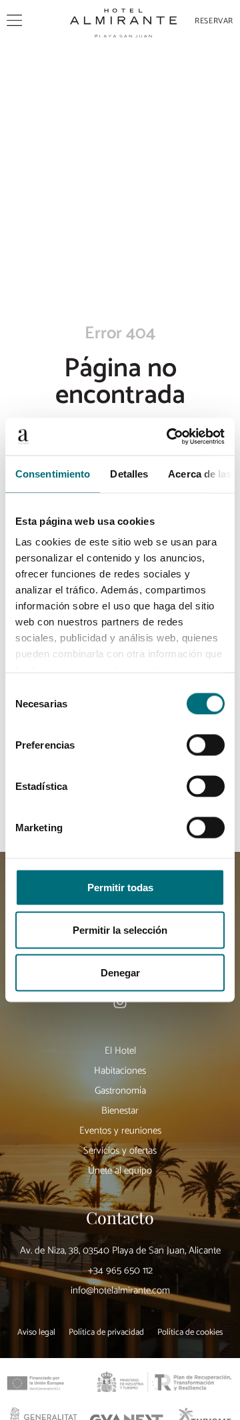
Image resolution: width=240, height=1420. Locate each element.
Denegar (120, 972)
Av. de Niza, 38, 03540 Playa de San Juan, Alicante (120, 1250)
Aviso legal (36, 1332)
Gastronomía (120, 1090)
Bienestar (120, 1110)
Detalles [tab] (129, 473)
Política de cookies (190, 1332)
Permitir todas (120, 886)
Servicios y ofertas (120, 1150)
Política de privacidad (106, 1332)
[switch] (206, 744)
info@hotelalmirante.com (120, 1290)
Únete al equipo (120, 1170)
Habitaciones (120, 1070)
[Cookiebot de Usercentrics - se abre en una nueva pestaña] (169, 437)
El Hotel (120, 1050)
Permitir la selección (120, 929)
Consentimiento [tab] (52, 473)
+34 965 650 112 (120, 1270)
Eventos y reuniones (120, 1130)
